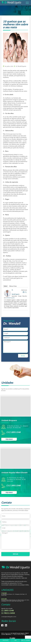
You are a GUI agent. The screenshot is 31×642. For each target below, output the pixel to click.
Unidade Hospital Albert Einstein (14, 473)
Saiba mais (24, 578)
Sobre (5, 286)
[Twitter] (26, 292)
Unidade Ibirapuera (9, 420)
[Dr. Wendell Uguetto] (7, 296)
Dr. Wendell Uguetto (10, 297)
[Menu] (27, 3)
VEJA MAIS (9, 439)
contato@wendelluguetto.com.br (8, 616)
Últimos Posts (13, 286)
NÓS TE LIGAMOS (25, 640)
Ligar (15, 640)
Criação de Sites (4, 638)
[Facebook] (24, 292)
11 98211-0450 (8, 613)
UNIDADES (7, 590)
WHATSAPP (5, 640)
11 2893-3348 (7, 611)
